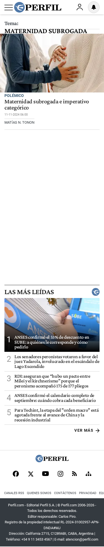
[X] (30, 474)
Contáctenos (65, 493)
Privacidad (87, 493)
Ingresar (79, 7)
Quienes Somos (39, 493)
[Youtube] (45, 474)
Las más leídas (29, 292)
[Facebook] (16, 474)
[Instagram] (60, 474)
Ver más (83, 430)
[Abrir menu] (8, 7)
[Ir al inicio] (37, 7)
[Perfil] (52, 460)
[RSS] (74, 474)
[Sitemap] (88, 474)
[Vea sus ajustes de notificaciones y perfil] (93, 7)
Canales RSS (14, 493)
